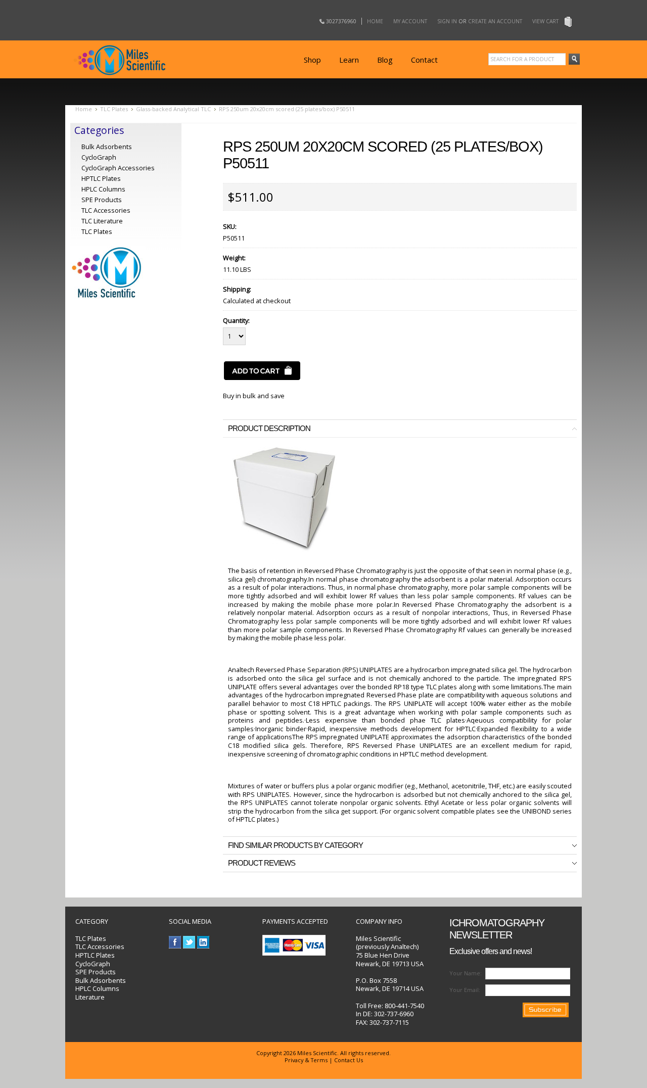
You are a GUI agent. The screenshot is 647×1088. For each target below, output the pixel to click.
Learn (349, 60)
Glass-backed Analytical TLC (173, 109)
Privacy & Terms (306, 1060)
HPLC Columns (103, 189)
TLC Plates (114, 109)
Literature (90, 997)
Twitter (189, 942)
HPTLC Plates (95, 955)
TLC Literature (102, 220)
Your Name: (465, 973)
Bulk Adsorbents (106, 146)
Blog (385, 60)
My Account (410, 21)
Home (375, 21)
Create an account (495, 21)
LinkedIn (203, 942)
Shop (312, 60)
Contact (424, 60)
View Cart (545, 21)
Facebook (175, 942)
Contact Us (348, 1060)
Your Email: (464, 990)
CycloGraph (98, 157)
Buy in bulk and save (254, 395)
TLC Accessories (105, 210)
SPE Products (101, 199)
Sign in (447, 21)
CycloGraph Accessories (118, 167)
